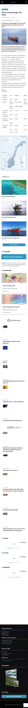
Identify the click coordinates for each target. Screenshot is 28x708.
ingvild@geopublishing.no (7, 642)
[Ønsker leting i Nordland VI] (14, 187)
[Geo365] (14, 2)
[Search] (26, 2)
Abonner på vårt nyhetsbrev (13, 257)
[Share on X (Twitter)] (15, 20)
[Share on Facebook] (13, 20)
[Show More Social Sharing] (20, 20)
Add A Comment (14, 244)
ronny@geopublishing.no (7, 653)
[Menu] (2, 2)
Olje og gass (5, 9)
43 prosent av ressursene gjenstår (10, 238)
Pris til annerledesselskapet (9, 217)
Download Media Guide (7, 660)
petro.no (9, 59)
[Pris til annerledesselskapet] (14, 208)
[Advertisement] (11, 600)
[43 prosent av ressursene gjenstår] (14, 228)
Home (9, 5)
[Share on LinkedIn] (18, 20)
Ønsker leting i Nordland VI (8, 196)
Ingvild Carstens (6, 17)
